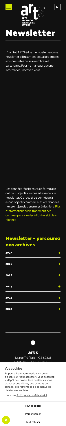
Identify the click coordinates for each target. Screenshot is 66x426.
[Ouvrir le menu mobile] (9, 7)
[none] (57, 7)
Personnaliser (33, 413)
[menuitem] (57, 7)
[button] (33, 252)
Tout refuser (33, 421)
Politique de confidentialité (31, 395)
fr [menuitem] (57, 7)
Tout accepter (33, 405)
